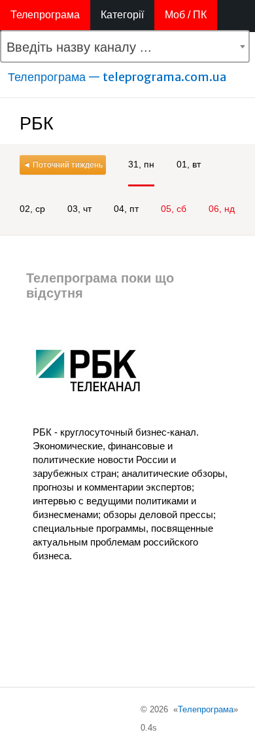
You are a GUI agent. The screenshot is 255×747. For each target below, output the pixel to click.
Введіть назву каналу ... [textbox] (79, 47)
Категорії (122, 14)
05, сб (173, 208)
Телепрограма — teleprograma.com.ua (117, 76)
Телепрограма (45, 14)
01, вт (189, 164)
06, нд (222, 208)
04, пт (126, 208)
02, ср (32, 208)
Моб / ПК (186, 14)
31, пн (141, 164)
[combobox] (125, 46)
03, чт (79, 208)
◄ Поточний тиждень (63, 164)
